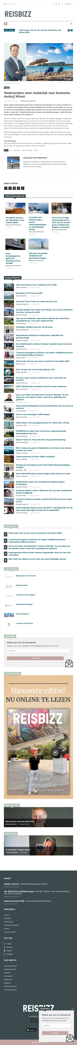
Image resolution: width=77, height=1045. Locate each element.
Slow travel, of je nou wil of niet (20, 821)
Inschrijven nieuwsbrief (11, 925)
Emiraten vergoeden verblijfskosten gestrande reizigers (38, 255)
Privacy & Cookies (10, 932)
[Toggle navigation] (5, 23)
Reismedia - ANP (21, 425)
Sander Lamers (21, 358)
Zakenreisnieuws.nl (10, 969)
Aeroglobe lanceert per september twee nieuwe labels (15, 220)
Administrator (22, 585)
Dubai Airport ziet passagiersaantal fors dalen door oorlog (42, 422)
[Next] (72, 30)
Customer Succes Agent (25, 595)
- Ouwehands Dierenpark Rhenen (25, 884)
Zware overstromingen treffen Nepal (32, 414)
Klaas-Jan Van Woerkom (28, 101)
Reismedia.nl (8, 976)
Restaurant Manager (24, 604)
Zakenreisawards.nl (10, 986)
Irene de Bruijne (21, 323)
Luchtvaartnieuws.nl (10, 966)
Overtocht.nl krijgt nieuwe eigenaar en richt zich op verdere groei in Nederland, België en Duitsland (61, 222)
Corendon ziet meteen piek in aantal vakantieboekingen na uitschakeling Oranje (37, 223)
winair (36, 150)
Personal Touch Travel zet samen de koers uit (36, 301)
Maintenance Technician (26, 576)
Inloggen (68, 4)
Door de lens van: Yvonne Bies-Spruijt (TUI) (35, 369)
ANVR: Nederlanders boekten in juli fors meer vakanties (41, 386)
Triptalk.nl (7, 973)
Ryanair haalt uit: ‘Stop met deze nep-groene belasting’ (41, 439)
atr (11, 150)
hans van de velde (27, 150)
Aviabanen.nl (8, 979)
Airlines (6, 87)
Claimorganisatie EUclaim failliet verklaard (35, 456)
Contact (6, 915)
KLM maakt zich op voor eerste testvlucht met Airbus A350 (40, 31)
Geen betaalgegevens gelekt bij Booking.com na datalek (13, 258)
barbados (17, 150)
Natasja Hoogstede (22, 304)
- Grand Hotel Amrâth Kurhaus (27, 901)
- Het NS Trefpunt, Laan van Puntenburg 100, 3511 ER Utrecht (37, 892)
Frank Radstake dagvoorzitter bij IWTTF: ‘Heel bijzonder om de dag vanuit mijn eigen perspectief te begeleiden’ (44, 508)
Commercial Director (24, 623)
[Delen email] (18, 188)
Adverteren (7, 918)
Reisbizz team (8, 922)
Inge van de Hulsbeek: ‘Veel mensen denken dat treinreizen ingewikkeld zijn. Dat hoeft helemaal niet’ (42, 319)
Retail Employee (22, 614)
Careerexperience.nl (10, 990)
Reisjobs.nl (7, 983)
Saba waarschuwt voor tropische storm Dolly (36, 285)
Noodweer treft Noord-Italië (29, 293)
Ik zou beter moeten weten (18, 849)
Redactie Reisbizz (21, 287)
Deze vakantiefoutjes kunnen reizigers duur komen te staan (43, 473)
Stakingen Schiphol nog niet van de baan (34, 327)
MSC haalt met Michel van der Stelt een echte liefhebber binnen (37, 559)
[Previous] (69, 30)
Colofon (6, 929)
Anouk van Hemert (22, 315)
